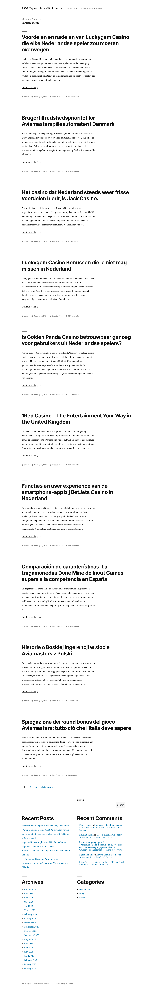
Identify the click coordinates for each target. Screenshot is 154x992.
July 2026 (28, 893)
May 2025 (28, 951)
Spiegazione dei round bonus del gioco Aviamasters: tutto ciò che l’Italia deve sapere (76, 725)
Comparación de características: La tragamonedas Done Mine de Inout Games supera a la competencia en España (72, 572)
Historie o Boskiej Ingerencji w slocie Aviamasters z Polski (66, 650)
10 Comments (73, 465)
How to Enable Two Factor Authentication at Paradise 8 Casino (100, 836)
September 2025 (31, 935)
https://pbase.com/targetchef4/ (93, 862)
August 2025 (30, 939)
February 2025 (30, 960)
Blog (81, 893)
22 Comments (73, 395)
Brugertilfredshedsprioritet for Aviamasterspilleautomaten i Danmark (68, 121)
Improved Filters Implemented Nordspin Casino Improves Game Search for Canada (100, 827)
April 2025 (29, 955)
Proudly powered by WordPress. (61, 984)
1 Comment (72, 775)
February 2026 (30, 914)
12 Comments (73, 316)
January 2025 (30, 964)
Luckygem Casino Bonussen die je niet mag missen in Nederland (74, 265)
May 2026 (28, 901)
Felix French (85, 824)
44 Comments (73, 97)
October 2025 (30, 931)
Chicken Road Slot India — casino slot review (100, 849)
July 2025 (28, 943)
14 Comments (73, 546)
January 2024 (30, 968)
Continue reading (31, 87)
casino (82, 897)
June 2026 (28, 897)
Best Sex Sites (57, 97)
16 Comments (73, 171)
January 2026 (30, 918)
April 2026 (29, 906)
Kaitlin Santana (86, 834)
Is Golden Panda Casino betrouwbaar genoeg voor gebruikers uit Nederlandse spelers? (76, 340)
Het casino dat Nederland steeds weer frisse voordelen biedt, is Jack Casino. (75, 195)
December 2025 (31, 922)
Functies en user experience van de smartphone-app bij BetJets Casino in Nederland (67, 492)
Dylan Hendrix (86, 854)
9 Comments (73, 241)
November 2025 (31, 926)
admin (26, 97)
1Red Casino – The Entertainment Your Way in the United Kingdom (76, 418)
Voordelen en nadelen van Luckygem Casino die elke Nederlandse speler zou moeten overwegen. (75, 43)
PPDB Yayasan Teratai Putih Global (42, 8)
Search (80, 799)
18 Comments (73, 626)
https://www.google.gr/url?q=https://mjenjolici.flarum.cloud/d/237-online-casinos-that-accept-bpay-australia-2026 (101, 845)
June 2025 (28, 947)
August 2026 (30, 889)
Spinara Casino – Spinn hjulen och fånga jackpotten (45, 825)
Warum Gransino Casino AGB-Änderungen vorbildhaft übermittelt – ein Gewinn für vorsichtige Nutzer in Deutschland (46, 834)
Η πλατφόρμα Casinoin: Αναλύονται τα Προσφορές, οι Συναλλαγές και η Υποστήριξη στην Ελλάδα (46, 863)
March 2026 (29, 910)
